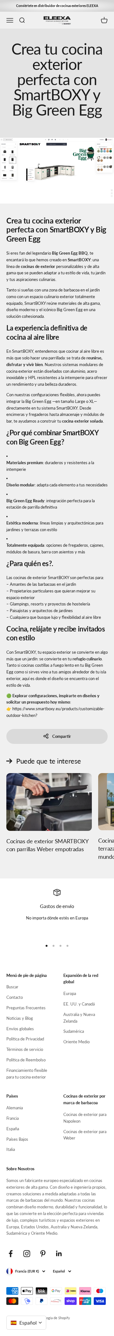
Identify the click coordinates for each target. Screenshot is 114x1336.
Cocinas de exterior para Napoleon (84, 1118)
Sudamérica (73, 1031)
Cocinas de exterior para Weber (84, 1135)
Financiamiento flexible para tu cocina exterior (26, 1073)
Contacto (14, 997)
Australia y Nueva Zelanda (79, 1018)
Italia (10, 1149)
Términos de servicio (24, 1049)
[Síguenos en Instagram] (26, 1253)
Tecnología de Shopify (53, 1318)
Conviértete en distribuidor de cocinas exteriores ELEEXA (57, 6)
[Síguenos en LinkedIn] (59, 1253)
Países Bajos (17, 1139)
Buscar (12, 986)
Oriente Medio (76, 1041)
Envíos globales (20, 1028)
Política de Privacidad (25, 1038)
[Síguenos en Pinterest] (43, 1253)
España (12, 1128)
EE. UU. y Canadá (79, 1003)
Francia (12, 1118)
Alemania (14, 1107)
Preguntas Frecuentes (26, 1007)
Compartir (61, 736)
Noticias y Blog (19, 1018)
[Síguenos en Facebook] (10, 1253)
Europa (69, 993)
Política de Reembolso (26, 1059)
